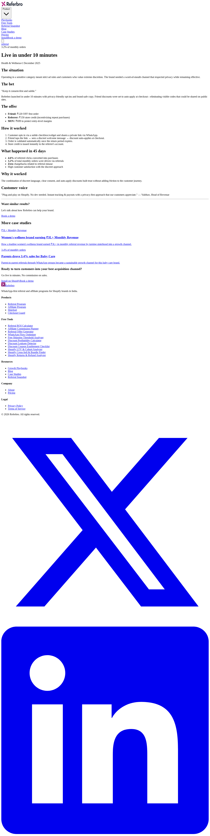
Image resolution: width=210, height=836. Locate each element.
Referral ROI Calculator (20, 325)
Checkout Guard (16, 312)
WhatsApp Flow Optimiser (22, 334)
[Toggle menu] (2, 41)
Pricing (5, 34)
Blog (3, 28)
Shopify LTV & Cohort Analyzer (25, 349)
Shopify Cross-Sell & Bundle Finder (27, 352)
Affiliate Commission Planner (23, 328)
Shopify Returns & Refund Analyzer (27, 355)
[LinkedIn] (105, 833)
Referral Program (17, 304)
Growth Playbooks (17, 368)
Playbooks (6, 20)
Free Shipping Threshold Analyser (25, 337)
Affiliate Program (17, 307)
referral (5, 44)
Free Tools (6, 22)
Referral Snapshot (10, 25)
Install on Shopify (10, 280)
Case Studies (8, 31)
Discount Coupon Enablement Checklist (29, 346)
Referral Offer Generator (20, 331)
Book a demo (14, 37)
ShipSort (12, 310)
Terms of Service (16, 408)
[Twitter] (105, 625)
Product (6, 9)
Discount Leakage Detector (22, 343)
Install (4, 37)
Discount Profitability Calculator (24, 340)
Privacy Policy (15, 405)
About (11, 389)
